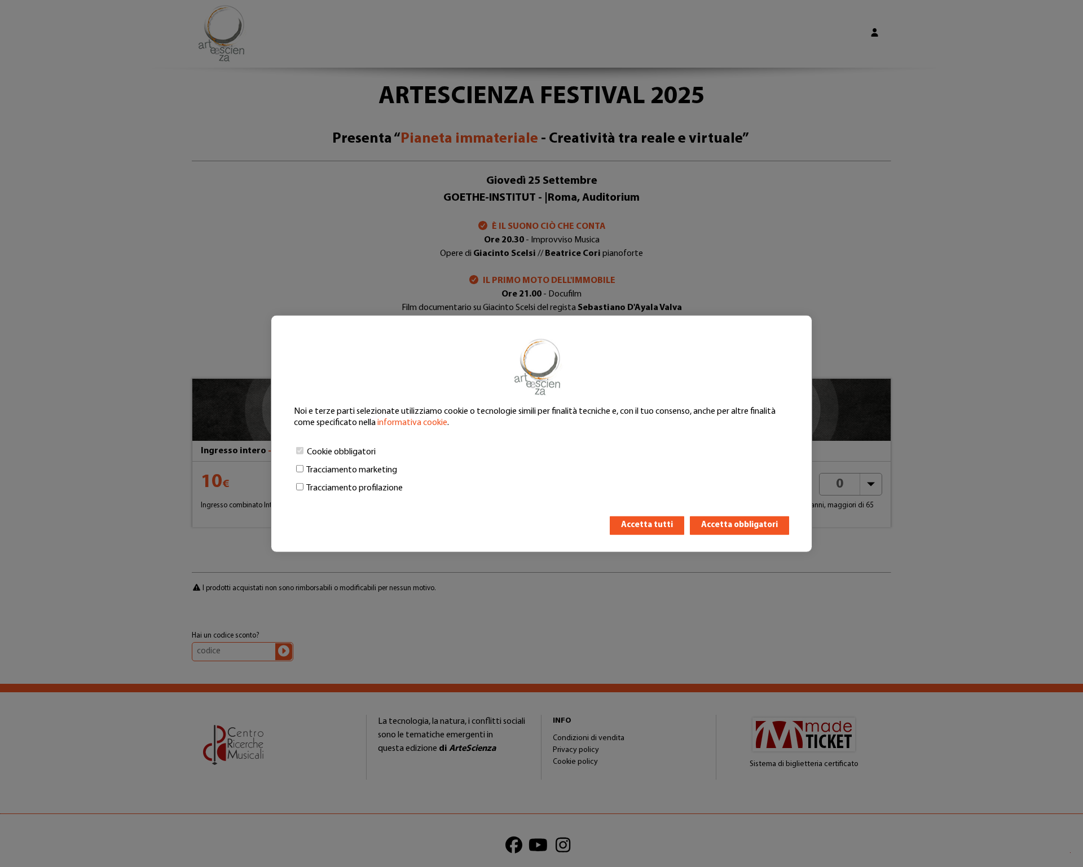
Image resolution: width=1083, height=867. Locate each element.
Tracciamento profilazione (354, 488)
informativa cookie (412, 422)
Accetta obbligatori (739, 525)
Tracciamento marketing (351, 470)
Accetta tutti (647, 525)
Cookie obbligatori (341, 452)
